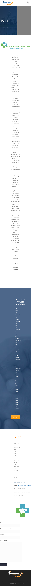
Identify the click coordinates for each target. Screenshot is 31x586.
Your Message (3, 540)
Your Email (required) (5, 528)
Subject (2, 534)
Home (3, 27)
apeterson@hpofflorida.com (24, 485)
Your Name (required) (5, 523)
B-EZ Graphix (20, 583)
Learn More (15, 417)
